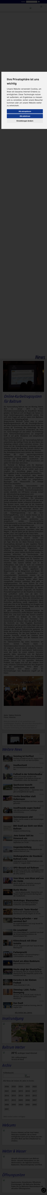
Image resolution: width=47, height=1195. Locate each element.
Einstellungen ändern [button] (25, 121)
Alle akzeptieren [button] (25, 111)
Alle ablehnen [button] (25, 116)
